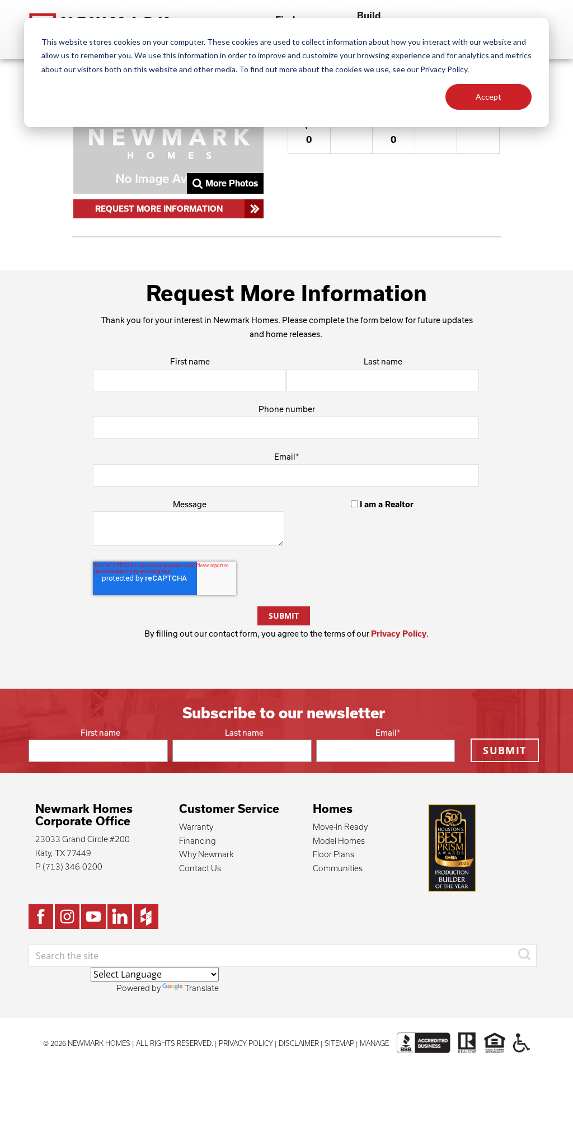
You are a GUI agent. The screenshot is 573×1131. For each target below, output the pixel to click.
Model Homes (339, 840)
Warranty (196, 826)
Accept (488, 96)
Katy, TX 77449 (63, 853)
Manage (374, 1043)
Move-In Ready (340, 826)
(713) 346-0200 (72, 866)
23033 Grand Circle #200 (82, 839)
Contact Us (200, 868)
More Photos (231, 183)
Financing (197, 840)
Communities (338, 868)
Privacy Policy (398, 633)
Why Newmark (206, 854)
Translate (202, 988)
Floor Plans (333, 854)
